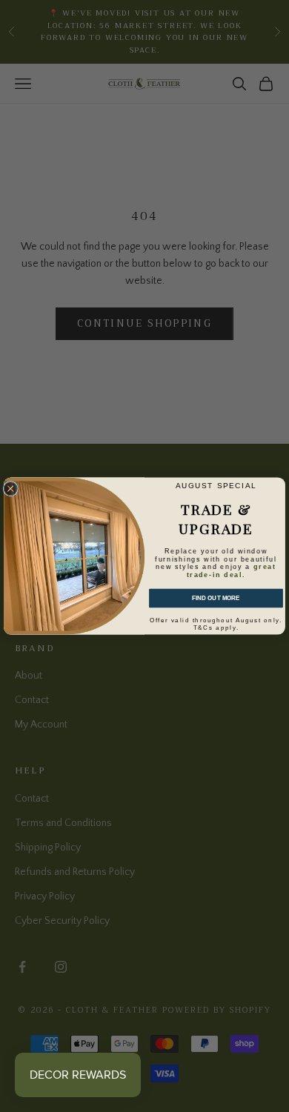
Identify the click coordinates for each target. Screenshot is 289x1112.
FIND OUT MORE (216, 598)
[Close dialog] (10, 488)
